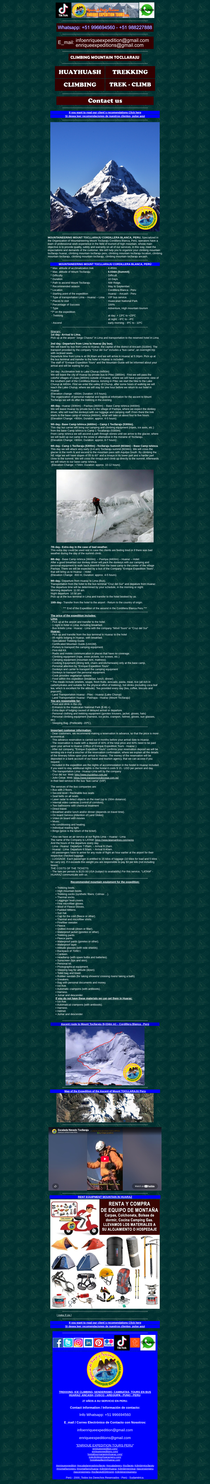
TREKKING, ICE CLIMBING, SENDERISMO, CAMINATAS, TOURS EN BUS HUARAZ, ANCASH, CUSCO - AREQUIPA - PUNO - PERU (105, 1393)
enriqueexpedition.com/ (105, 1448)
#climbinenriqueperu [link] (126, 1472)
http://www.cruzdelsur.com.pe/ (91, 774)
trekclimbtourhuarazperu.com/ (105, 1457)
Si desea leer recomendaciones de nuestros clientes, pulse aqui (105, 116)
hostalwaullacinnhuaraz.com (105, 1459)
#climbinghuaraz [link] (108, 1468)
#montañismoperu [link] (66, 1468)
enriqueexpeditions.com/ (105, 1451)
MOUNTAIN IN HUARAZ (105, 1196)
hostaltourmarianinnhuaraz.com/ (105, 1454)
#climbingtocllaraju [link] (144, 1465)
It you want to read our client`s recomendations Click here (105, 112)
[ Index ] (61, 1315)
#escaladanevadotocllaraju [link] (91, 1465)
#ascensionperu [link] (144, 1468)
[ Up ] (69, 1315)
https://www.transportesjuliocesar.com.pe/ (96, 777)
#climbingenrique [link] (127, 1468)
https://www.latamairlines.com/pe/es (114, 840)
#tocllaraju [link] (128, 1465)
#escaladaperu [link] (114, 1465)
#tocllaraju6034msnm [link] (102, 1472)
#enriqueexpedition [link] (66, 1465)
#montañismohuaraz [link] (88, 1468)
